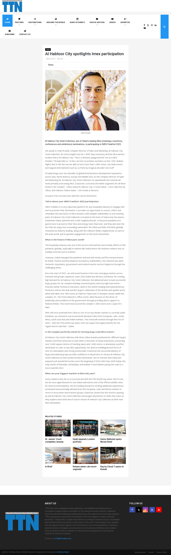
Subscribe (9, 34)
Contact (151, 552)
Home (7, 22)
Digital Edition (97, 22)
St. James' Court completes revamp (54, 440)
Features (19, 22)
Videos (112, 22)
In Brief (48, 466)
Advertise (125, 22)
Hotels (48, 49)
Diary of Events (77, 22)
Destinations (35, 22)
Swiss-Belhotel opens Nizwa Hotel (111, 440)
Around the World (55, 22)
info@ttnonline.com (63, 538)
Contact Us (24, 34)
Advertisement (140, 552)
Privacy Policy (161, 552)
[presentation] (50, 103)
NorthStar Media (63, 552)
